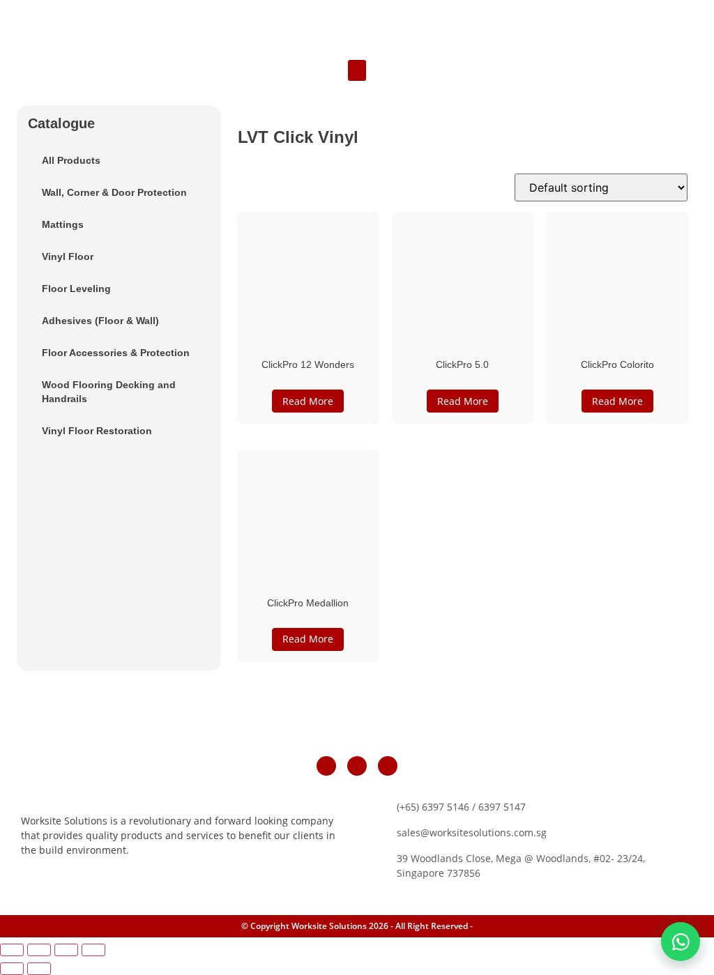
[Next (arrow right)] (39, 968)
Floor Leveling (76, 288)
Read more (307, 401)
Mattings (63, 224)
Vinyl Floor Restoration (97, 430)
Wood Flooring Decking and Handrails (109, 391)
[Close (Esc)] (93, 950)
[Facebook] (326, 766)
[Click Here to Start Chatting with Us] (680, 941)
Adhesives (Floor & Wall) (100, 320)
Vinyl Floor (67, 256)
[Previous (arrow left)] (12, 968)
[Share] (66, 950)
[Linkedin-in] (357, 766)
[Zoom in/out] (12, 950)
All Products (71, 160)
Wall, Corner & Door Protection (114, 192)
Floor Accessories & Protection (116, 352)
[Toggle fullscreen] (39, 950)
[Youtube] (387, 766)
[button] (357, 70)
